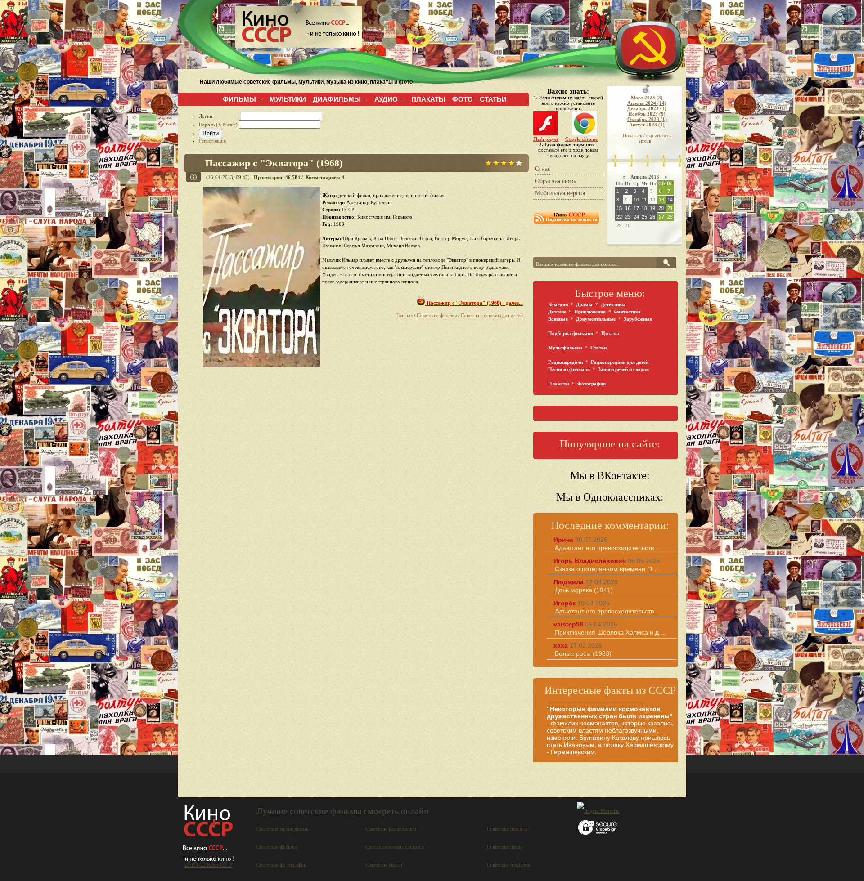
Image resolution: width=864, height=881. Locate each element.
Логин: (220, 116)
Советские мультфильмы (282, 829)
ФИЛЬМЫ (239, 99)
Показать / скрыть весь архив (647, 138)
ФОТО (462, 99)
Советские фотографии (281, 865)
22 (619, 216)
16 (627, 208)
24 (636, 216)
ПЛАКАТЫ (428, 99)
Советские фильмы (437, 315)
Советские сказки (383, 865)
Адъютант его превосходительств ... (608, 547)
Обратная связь (555, 181)
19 (652, 208)
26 (652, 216)
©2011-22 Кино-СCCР (208, 865)
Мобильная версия (560, 193)
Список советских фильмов (394, 847)
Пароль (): (219, 124)
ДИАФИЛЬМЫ (337, 99)
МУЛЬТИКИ (288, 99)
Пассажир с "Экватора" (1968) (273, 163)
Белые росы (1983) (583, 653)
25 (644, 216)
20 (661, 208)
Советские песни (505, 847)
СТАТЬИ (493, 99)
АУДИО (386, 99)
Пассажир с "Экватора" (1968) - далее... (474, 303)
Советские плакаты (507, 829)
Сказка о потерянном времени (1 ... (607, 568)
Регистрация (212, 140)
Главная (404, 315)
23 (627, 216)
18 (644, 208)
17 (636, 208)
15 (619, 208)
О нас (542, 168)
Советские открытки (509, 865)
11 (644, 199)
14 (670, 199)
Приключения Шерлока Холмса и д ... (610, 632)
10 (636, 199)
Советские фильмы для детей (492, 315)
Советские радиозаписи (390, 829)
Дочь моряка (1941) (584, 590)
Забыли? (227, 124)
